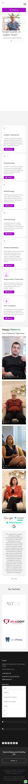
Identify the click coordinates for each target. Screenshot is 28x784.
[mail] (17, 743)
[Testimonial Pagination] (13, 581)
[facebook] (3, 743)
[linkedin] (14, 743)
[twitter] (6, 743)
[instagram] (8, 743)
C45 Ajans (20, 773)
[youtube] (11, 743)
